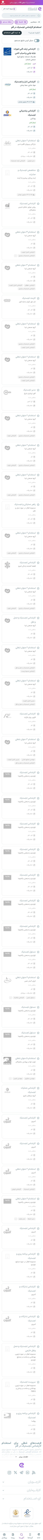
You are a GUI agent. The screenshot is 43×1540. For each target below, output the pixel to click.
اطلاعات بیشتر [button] (23, 1457)
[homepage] (21, 1465)
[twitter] (15, 1473)
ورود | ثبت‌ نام (8, 9)
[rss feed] (34, 1473)
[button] (35, 22)
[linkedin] (28, 1473)
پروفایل (4, 1537)
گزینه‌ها (30, 1537)
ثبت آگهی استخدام (11, 32)
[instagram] (9, 1473)
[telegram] (21, 1473)
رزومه (13, 1537)
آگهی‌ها (21, 1537)
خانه (38, 1537)
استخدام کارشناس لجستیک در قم (26, 27)
